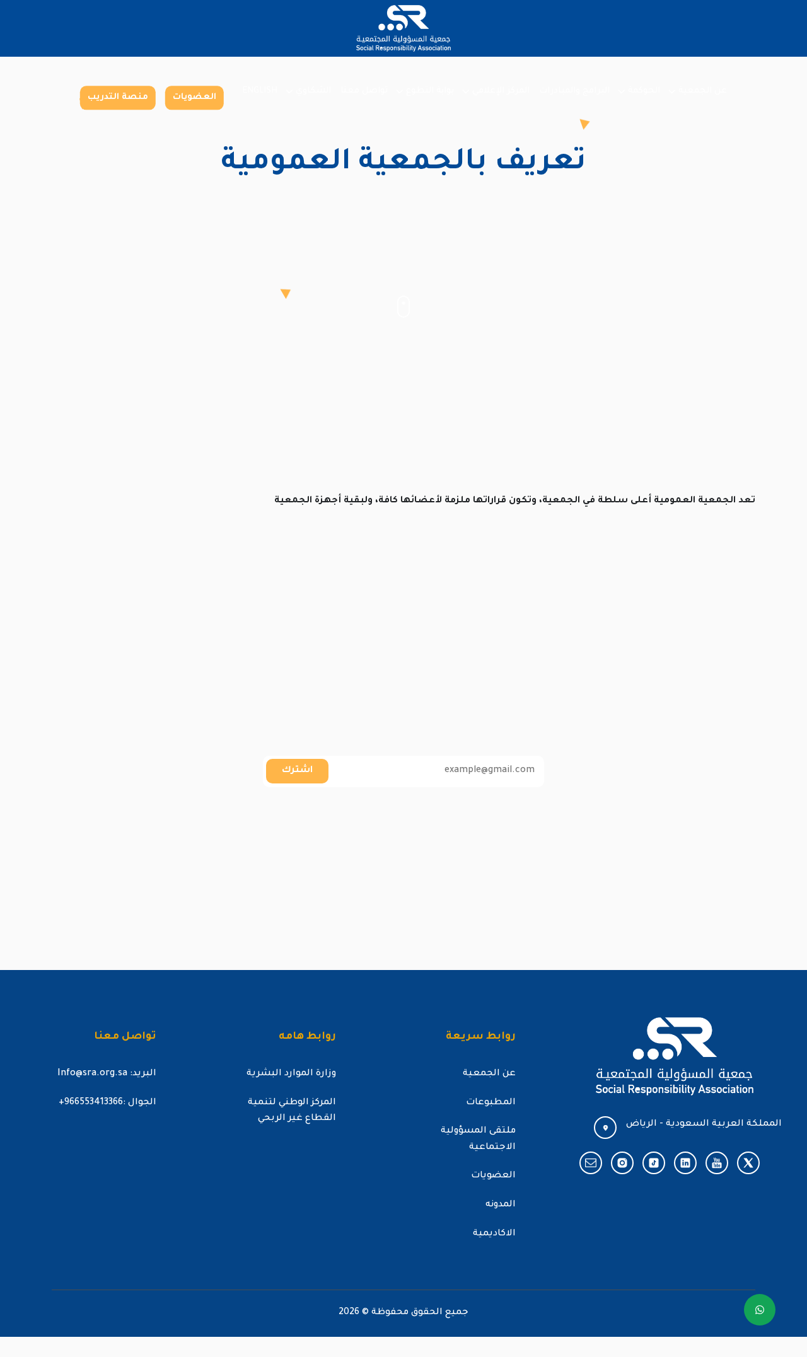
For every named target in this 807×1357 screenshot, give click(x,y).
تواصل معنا (364, 91)
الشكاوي (313, 91)
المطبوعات (491, 1103)
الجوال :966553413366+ (107, 1103)
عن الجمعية (702, 91)
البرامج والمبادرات (574, 91)
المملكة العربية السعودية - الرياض (704, 1124)
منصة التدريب (118, 97)
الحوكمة (644, 91)
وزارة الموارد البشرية (291, 1074)
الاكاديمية (494, 1234)
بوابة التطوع (430, 91)
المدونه (500, 1205)
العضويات (194, 97)
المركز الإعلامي (501, 91)
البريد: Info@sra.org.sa (106, 1074)
